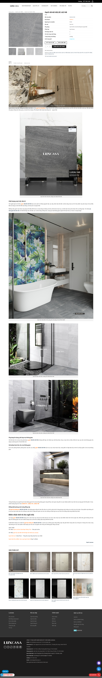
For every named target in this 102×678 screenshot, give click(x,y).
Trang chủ (11, 12)
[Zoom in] (18, 105)
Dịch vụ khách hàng (78, 619)
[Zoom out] (10, 105)
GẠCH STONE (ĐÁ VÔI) (49, 54)
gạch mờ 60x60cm (41, 108)
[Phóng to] (10, 45)
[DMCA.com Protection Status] (78, 630)
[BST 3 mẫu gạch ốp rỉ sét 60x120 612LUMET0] (83, 587)
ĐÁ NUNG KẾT (45, 5)
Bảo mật (54, 623)
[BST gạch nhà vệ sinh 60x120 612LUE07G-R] (83, 562)
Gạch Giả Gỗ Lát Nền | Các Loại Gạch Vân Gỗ (20, 539)
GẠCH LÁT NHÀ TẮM (30, 12)
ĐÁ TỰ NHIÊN (54, 5)
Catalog (80, 1)
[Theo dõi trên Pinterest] (17, 647)
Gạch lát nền (33, 619)
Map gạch (76, 626)
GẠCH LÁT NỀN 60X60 (66, 52)
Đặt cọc (54, 621)
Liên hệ (75, 617)
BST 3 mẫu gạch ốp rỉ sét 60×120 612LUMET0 (81, 598)
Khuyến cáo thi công (79, 624)
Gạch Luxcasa (89, 542)
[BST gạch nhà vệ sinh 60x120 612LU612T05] (19, 562)
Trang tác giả (12, 625)
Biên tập (54, 625)
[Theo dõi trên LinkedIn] (20, 647)
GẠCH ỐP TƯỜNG (88, 52)
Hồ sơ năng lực (12, 623)
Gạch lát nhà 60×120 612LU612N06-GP (39, 600)
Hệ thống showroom (14, 619)
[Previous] (11, 29)
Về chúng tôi (63, 5)
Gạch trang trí (33, 623)
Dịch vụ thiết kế (77, 622)
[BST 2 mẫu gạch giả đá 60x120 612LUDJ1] (40, 562)
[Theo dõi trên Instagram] (8, 647)
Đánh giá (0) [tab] (27, 63)
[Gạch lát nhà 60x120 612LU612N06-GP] (40, 589)
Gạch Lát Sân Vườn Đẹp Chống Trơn (22, 529)
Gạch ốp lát (36, 5)
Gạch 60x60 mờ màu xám (52, 56)
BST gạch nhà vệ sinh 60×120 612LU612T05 (16, 574)
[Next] (40, 29)
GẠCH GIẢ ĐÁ (58, 52)
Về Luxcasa (11, 616)
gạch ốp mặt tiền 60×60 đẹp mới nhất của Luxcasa (25, 532)
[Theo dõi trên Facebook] (5, 647)
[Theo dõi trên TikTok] (11, 647)
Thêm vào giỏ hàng (59, 46)
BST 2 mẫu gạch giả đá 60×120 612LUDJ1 (39, 573)
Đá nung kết (33, 625)
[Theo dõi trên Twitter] (14, 647)
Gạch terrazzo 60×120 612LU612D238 (18, 600)
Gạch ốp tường (34, 616)
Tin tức (70, 5)
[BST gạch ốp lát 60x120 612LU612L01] (62, 562)
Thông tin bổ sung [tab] (17, 63)
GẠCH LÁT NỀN (19, 12)
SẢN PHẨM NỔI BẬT (26, 5)
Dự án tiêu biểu (12, 621)
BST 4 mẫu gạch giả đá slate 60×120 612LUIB (60, 601)
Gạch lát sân (33, 621)
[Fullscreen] (21, 105)
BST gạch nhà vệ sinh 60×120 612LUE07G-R (83, 574)
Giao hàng (54, 616)
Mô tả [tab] (10, 63)
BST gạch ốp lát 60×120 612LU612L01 (61, 573)
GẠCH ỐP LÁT (82, 52)
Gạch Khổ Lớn (12, 536)
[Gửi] (92, 6)
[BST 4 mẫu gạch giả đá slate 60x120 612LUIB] (62, 589)
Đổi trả (53, 619)
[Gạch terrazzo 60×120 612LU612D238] (19, 589)
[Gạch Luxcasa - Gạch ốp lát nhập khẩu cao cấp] (14, 5)
